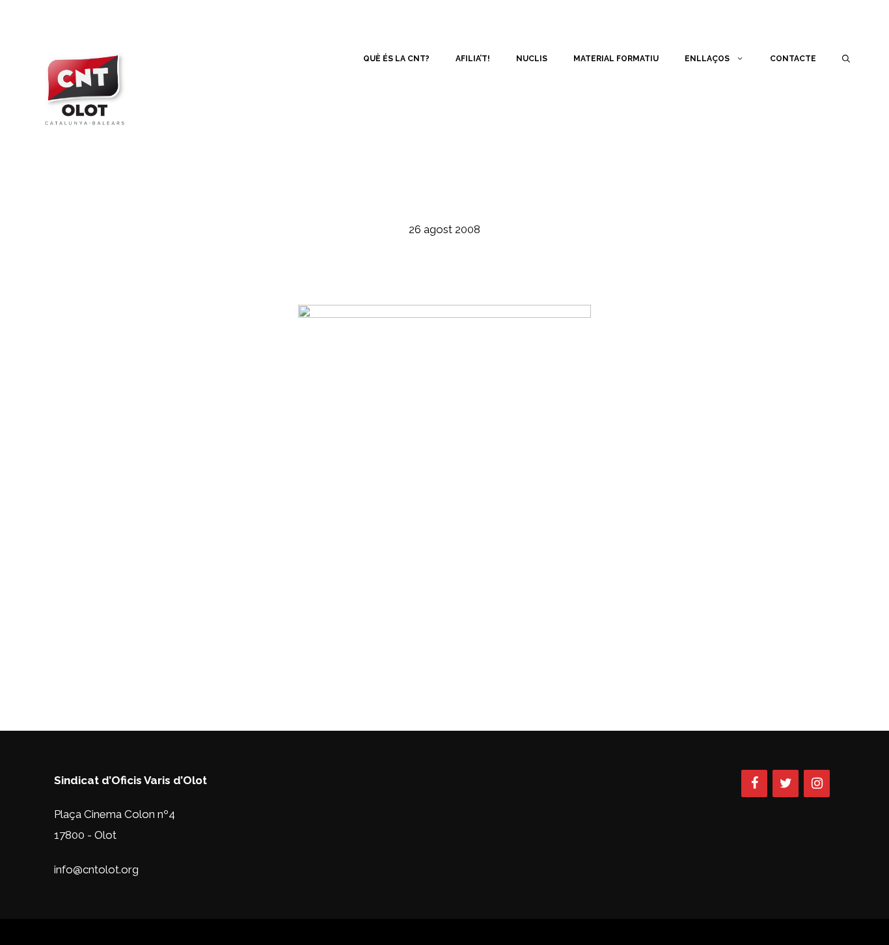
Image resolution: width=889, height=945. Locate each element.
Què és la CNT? (396, 58)
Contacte (793, 58)
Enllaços (707, 58)
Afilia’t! (473, 58)
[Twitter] (786, 783)
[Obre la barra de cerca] (846, 58)
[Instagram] (817, 783)
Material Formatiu (616, 58)
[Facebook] (754, 783)
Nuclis (531, 58)
